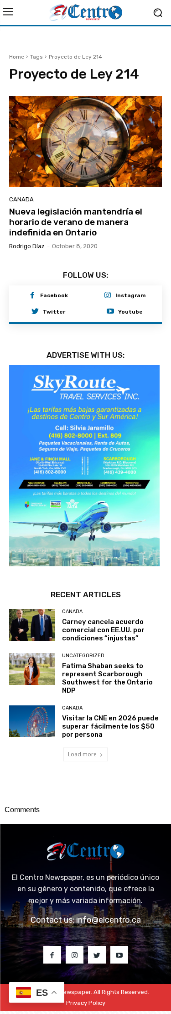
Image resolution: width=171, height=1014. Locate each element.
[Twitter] (35, 312)
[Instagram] (108, 296)
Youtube (130, 312)
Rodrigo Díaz (27, 246)
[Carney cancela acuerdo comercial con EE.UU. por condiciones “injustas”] (32, 625)
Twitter (54, 312)
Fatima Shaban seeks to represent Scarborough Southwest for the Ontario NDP (107, 678)
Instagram (130, 295)
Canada (21, 199)
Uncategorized (83, 655)
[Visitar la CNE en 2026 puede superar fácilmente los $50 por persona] (32, 721)
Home (16, 57)
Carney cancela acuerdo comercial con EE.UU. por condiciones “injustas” (103, 630)
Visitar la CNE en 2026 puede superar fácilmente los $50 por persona (110, 726)
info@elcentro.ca (108, 920)
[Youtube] (110, 312)
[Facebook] (32, 296)
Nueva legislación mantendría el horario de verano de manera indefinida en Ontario (75, 222)
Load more (82, 754)
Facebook (54, 295)
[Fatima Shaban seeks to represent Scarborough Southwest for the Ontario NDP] (32, 669)
